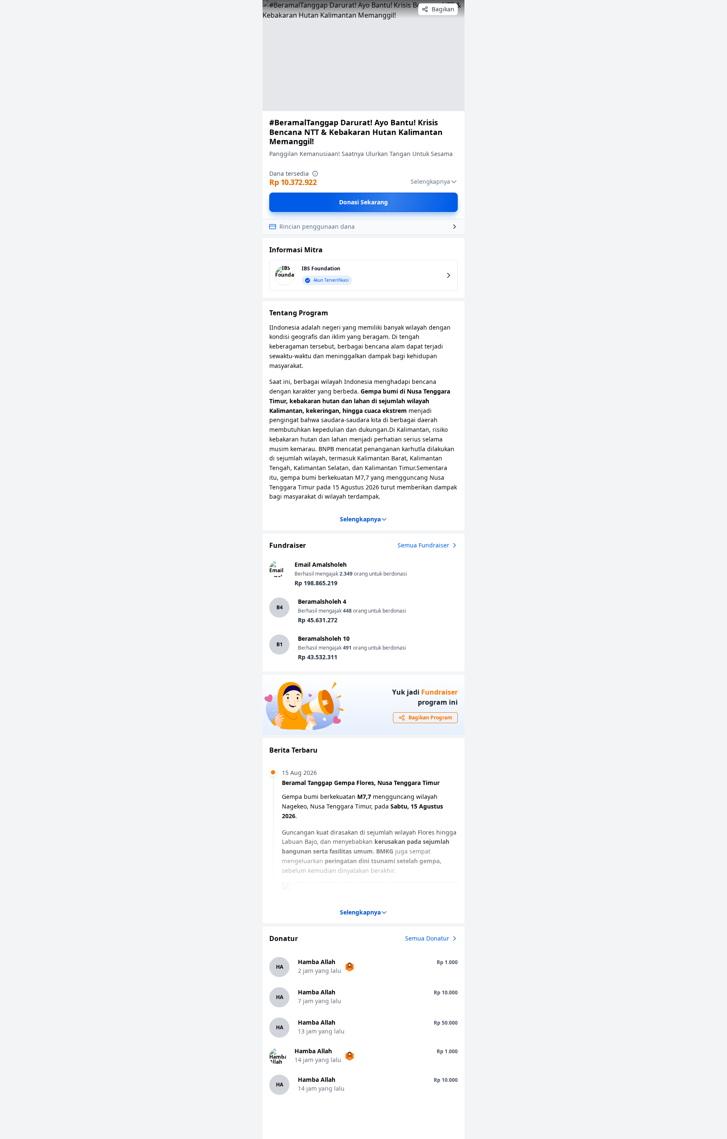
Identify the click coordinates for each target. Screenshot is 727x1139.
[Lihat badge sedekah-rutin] (350, 967)
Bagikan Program (430, 717)
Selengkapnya (430, 181)
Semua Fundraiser (423, 545)
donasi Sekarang (363, 202)
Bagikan (443, 9)
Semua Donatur (427, 938)
